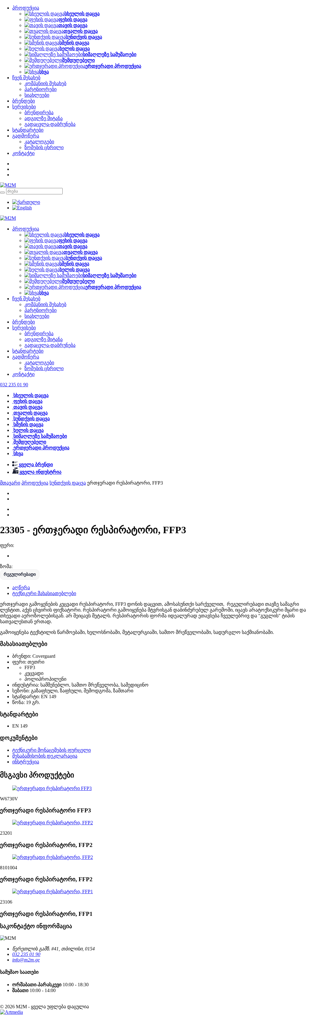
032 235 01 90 (26, 954)
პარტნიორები (40, 89)
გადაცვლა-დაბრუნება (49, 124)
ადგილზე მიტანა (43, 118)
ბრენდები (23, 100)
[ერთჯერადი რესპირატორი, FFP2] (52, 822)
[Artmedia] (11, 1012)
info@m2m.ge (26, 959)
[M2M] (8, 185)
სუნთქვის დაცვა (68, 482)
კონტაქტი (23, 153)
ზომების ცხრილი (44, 147)
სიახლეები (36, 95)
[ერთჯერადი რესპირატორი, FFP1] (52, 891)
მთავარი (10, 482)
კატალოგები (39, 141)
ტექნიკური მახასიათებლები (44, 593)
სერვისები (24, 106)
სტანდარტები (27, 130)
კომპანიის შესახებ (45, 83)
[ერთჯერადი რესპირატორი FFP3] (52, 788)
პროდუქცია (25, 7)
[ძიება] (2, 192)
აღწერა (21, 587)
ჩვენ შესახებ (26, 77)
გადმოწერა (25, 135)
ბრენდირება (38, 112)
